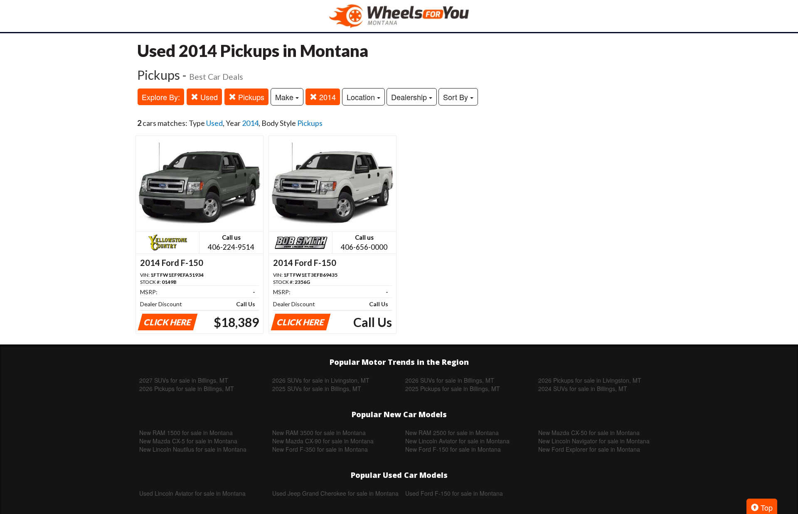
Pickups (250, 96)
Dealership (410, 96)
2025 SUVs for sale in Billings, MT (316, 388)
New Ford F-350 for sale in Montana (320, 449)
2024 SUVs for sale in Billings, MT (582, 388)
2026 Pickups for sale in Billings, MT (186, 388)
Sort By (456, 96)
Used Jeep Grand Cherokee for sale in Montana (335, 493)
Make (285, 96)
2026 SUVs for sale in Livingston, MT (320, 380)
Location (362, 96)
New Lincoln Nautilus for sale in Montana (192, 449)
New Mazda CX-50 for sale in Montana (589, 432)
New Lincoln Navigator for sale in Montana (594, 441)
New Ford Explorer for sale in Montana (589, 449)
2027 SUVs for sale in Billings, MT (183, 380)
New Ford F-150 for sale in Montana (453, 449)
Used (208, 96)
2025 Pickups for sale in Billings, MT (452, 388)
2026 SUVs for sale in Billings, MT (449, 380)
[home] (399, 16)
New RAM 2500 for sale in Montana (452, 432)
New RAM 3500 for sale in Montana (319, 432)
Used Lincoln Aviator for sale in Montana (192, 493)
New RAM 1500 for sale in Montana (186, 432)
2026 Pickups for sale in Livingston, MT (589, 380)
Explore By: (161, 96)
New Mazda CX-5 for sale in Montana (188, 441)
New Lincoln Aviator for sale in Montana (457, 441)
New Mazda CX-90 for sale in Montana (323, 441)
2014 (326, 96)
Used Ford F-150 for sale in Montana (454, 493)
